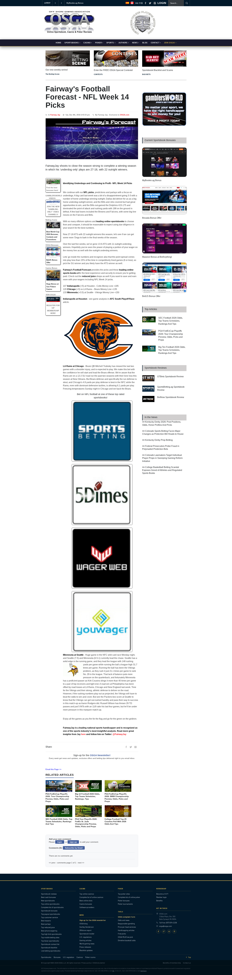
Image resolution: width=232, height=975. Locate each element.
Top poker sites (124, 894)
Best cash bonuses (48, 897)
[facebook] (145, 3)
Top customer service (49, 917)
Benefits (159, 901)
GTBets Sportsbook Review (170, 376)
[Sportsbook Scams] (164, 58)
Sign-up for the (91, 755)
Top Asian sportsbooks (50, 941)
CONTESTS (98, 74)
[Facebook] (158, 931)
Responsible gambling (126, 924)
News (135, 43)
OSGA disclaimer (99, 963)
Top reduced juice (48, 927)
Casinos (80, 957)
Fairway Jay (55, 115)
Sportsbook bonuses (49, 911)
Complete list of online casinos (91, 897)
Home (58, 43)
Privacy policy (86, 963)
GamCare (143, 971)
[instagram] (155, 3)
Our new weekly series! (57, 70)
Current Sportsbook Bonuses (160, 140)
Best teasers (46, 921)
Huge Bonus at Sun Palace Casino (52, 286)
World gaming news (86, 944)
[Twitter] (164, 931)
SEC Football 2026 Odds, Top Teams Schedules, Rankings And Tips (170, 321)
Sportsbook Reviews (156, 367)
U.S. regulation (68, 957)
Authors (123, 43)
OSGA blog (83, 924)
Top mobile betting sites (50, 937)
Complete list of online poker (129, 897)
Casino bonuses (85, 904)
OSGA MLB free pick (125, 937)
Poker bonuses (124, 901)
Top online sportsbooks (50, 904)
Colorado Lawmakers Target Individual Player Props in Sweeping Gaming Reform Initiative (162, 458)
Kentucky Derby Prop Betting (159, 440)
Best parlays (46, 924)
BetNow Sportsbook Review (170, 397)
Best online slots (85, 901)
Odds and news (123, 920)
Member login (161, 897)
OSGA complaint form (126, 917)
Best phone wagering (49, 931)
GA (113, 971)
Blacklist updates (86, 950)
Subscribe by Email (74, 848)
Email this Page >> (53, 769)
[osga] (69, 33)
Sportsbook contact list (50, 944)
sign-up (73, 842)
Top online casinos (86, 894)
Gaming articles (85, 940)
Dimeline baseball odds (127, 940)
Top (189, 957)
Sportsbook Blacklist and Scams (157, 70)
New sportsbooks (48, 901)
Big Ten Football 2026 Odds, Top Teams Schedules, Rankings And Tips (171, 350)
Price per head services (127, 927)
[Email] (169, 931)
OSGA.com (124, 115)
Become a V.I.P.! (162, 894)
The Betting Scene (52, 74)
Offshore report (85, 930)
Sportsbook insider (86, 934)
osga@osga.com (165, 926)
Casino (86, 43)
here (83, 734)
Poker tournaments (125, 904)
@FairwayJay (119, 734)
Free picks (122, 934)
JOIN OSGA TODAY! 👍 (76, 3)
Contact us (187, 963)
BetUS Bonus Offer (151, 296)
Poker (98, 43)
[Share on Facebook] (126, 747)
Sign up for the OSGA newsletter (92, 920)
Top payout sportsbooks (50, 914)
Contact (155, 43)
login (59, 842)
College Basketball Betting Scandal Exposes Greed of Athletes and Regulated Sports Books (162, 470)
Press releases (85, 947)
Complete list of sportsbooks (52, 907)
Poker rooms (90, 957)
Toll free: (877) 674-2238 (168, 923)
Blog (145, 43)
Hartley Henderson (86, 927)
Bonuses (57, 957)
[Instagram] (174, 931)
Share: (49, 747)
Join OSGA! (169, 43)
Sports (110, 43)
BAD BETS (146, 74)
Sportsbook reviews (49, 894)
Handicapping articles (126, 930)
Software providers (86, 907)
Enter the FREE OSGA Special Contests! (113, 70)
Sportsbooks (71, 43)
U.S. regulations (85, 937)
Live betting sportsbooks (50, 951)
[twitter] (150, 3)
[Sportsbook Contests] (116, 58)
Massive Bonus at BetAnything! (157, 257)
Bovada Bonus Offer (151, 218)
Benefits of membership (172, 963)
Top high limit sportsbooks (51, 934)
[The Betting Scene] (68, 56)
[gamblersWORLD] (164, 125)
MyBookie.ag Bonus (151, 180)
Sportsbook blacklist (49, 947)
